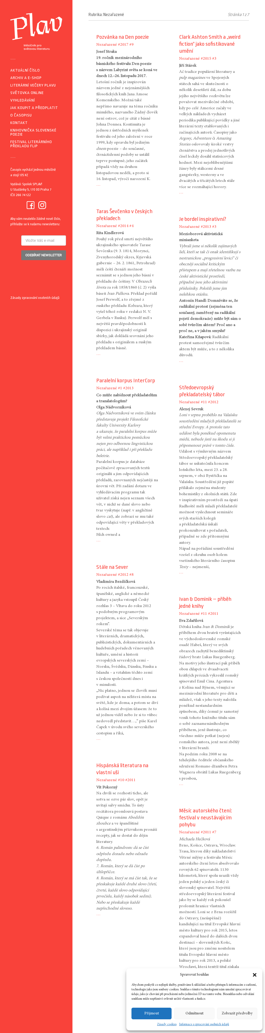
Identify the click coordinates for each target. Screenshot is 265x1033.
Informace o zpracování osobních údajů (204, 1024)
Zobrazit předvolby (237, 1013)
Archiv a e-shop (26, 78)
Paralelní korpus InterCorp (125, 380)
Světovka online (27, 93)
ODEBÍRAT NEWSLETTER (43, 255)
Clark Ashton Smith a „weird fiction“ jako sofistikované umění (209, 44)
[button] (254, 974)
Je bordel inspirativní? (202, 219)
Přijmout (151, 1013)
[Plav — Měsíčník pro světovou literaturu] (36, 31)
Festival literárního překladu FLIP (31, 144)
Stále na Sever (112, 567)
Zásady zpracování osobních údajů (35, 298)
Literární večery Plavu (33, 85)
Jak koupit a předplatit (34, 108)
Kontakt (19, 123)
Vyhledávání (22, 100)
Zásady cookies (166, 1024)
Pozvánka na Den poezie (122, 37)
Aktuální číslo (25, 70)
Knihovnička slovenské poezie (33, 132)
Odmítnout (194, 1013)
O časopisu (21, 115)
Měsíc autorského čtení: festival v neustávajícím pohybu (205, 817)
